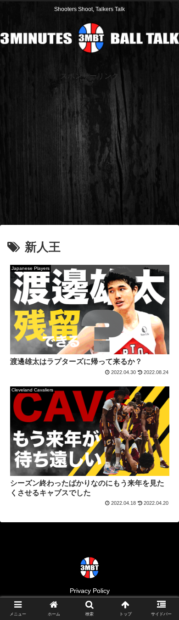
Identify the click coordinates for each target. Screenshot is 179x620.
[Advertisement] (89, 147)
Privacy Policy (90, 590)
